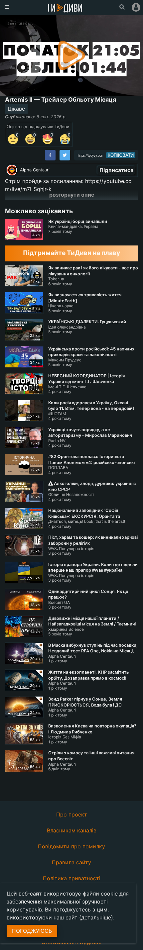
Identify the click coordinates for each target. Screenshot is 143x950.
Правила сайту (71, 862)
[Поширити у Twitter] (65, 155)
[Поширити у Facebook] (50, 155)
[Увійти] (136, 7)
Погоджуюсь (32, 930)
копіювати (121, 155)
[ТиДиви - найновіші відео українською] (64, 8)
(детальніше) (96, 917)
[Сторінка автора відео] (12, 170)
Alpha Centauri (35, 169)
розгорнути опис (71, 194)
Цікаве (16, 108)
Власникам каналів (71, 830)
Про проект (71, 814)
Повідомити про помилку (71, 846)
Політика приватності (71, 878)
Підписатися (116, 170)
